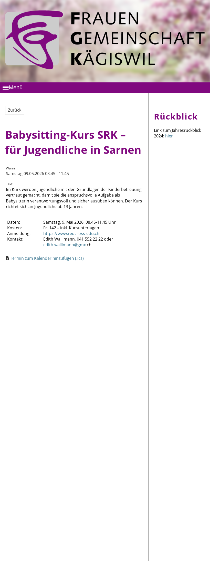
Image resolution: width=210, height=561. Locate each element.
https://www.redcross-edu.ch (71, 233)
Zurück (14, 110)
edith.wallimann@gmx (64, 244)
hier (169, 136)
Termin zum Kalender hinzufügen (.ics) (47, 258)
